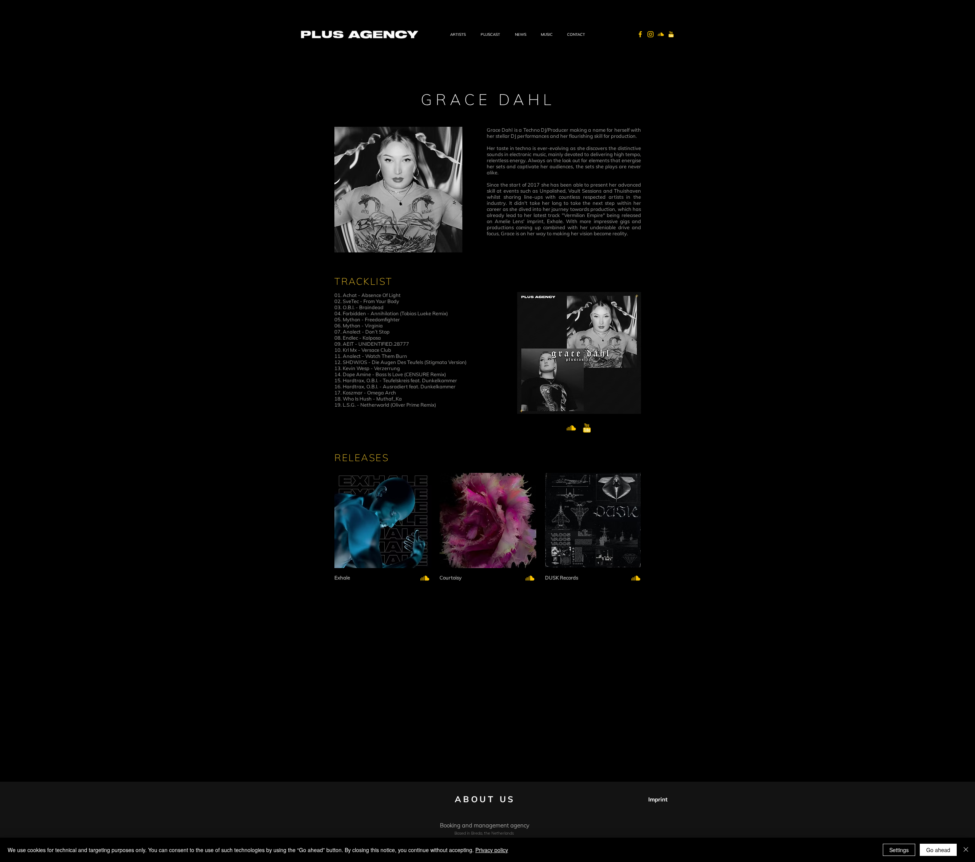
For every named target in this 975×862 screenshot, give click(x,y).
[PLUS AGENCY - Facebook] (640, 34)
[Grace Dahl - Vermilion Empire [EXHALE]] (424, 578)
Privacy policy (491, 850)
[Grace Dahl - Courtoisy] (530, 578)
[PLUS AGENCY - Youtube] (671, 34)
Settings (899, 850)
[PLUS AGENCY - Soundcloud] (661, 34)
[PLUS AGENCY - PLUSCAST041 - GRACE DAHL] (571, 428)
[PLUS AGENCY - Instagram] (650, 34)
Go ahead (938, 850)
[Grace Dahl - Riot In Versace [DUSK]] (635, 578)
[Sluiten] (965, 850)
